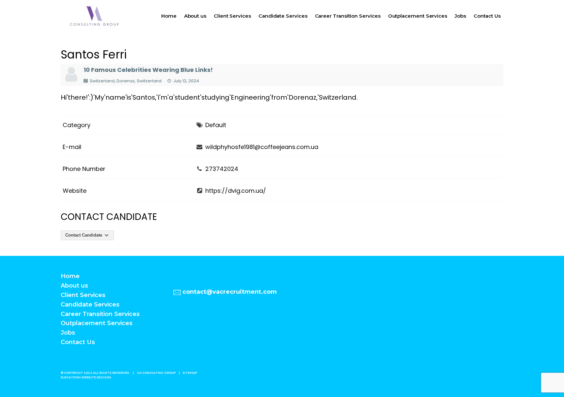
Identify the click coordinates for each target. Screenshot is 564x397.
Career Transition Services (348, 16)
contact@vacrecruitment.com (229, 291)
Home (169, 16)
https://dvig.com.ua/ (235, 191)
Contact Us (487, 16)
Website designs (96, 377)
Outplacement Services (417, 16)
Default (215, 125)
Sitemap (189, 372)
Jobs (460, 16)
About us (195, 16)
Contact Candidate (84, 235)
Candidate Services (282, 16)
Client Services (232, 16)
